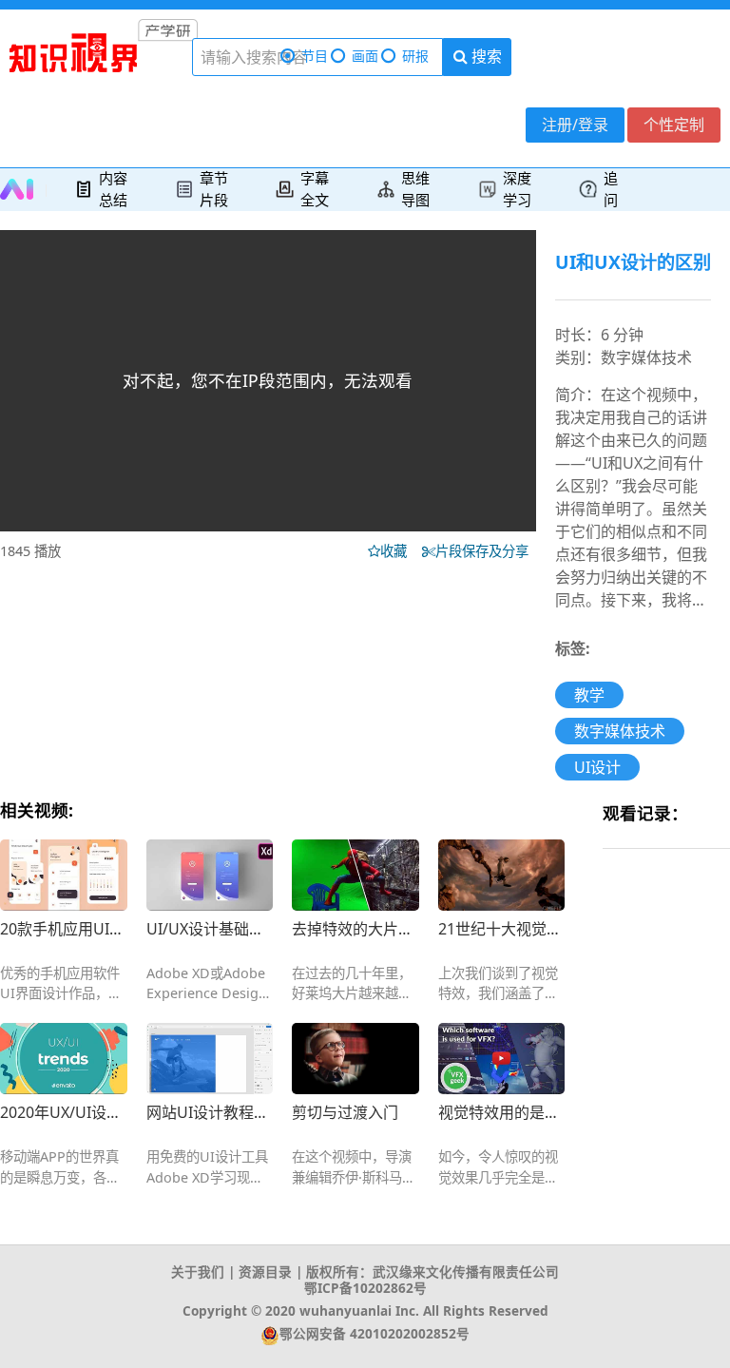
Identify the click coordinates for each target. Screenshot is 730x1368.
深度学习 (517, 188)
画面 (365, 56)
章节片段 (214, 188)
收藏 (399, 551)
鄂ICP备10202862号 (365, 1288)
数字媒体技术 (619, 731)
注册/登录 (575, 124)
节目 (314, 56)
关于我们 (197, 1271)
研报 (415, 56)
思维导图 (415, 188)
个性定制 (674, 124)
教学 (589, 694)
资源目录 (265, 1271)
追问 (611, 188)
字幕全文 (314, 188)
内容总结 (113, 188)
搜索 (485, 56)
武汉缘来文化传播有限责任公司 (466, 1271)
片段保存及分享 (485, 551)
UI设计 (597, 767)
